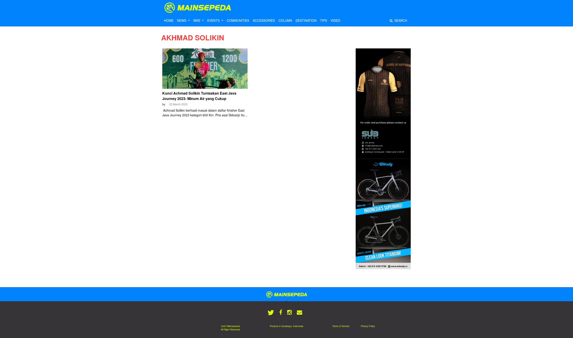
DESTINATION (306, 20)
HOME (168, 20)
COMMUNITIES (238, 20)
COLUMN (285, 20)
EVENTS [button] (213, 20)
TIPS (323, 20)
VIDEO (335, 20)
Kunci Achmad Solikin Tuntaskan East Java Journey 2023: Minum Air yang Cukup (199, 96)
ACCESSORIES (264, 20)
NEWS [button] (182, 20)
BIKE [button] (197, 20)
